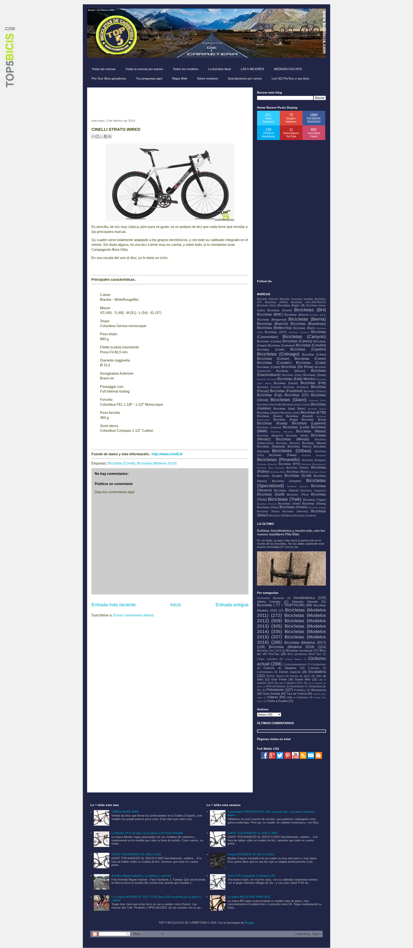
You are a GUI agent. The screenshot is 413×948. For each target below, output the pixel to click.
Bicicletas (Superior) (313, 490)
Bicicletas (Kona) (314, 419)
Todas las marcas (104, 69)
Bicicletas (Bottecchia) (274, 328)
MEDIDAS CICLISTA (288, 69)
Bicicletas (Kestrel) (299, 416)
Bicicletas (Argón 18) (291, 305)
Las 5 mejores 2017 (291, 682)
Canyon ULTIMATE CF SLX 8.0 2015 (251, 854)
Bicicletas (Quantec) (267, 464)
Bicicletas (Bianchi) (272, 324)
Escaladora (317, 672)
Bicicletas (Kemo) (269, 416)
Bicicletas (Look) (296, 427)
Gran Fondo (279, 679)
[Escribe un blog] (97, 136)
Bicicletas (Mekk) (297, 435)
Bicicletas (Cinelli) (121, 463)
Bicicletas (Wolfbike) (281, 515)
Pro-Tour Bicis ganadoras (109, 78)
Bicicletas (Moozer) (288, 443)
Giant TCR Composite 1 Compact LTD (251, 875)
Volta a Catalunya (297, 697)
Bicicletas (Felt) (313, 383)
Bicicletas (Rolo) (278, 472)
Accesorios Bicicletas (270, 598)
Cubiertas (313, 668)
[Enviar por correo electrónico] (93, 136)
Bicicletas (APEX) (276, 302)
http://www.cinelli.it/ (167, 454)
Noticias (281, 686)
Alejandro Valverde (305, 601)
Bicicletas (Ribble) (297, 467)
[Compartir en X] (101, 136)
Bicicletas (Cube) (311, 363)
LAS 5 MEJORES (252, 69)
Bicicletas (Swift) (270, 494)
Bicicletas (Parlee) (282, 455)
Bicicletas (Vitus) (268, 507)
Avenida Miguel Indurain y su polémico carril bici (141, 875)
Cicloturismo (318, 664)
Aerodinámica (304, 598)
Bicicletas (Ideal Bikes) (289, 408)
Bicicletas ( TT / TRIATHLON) (281, 605)
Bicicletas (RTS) (289, 464)
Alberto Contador (268, 601)
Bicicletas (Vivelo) (293, 507)
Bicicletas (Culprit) (268, 367)
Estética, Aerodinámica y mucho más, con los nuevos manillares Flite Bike (291, 532)
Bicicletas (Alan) (266, 305)
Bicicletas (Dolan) (314, 375)
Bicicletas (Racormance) (314, 464)
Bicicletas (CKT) (276, 332)
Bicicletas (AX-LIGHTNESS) (308, 302)
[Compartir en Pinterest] (110, 136)
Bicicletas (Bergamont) (272, 319)
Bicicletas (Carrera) (298, 341)
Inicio (175, 604)
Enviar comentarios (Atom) (133, 615)
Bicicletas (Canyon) (304, 336)
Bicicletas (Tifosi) (298, 494)
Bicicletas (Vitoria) (314, 503)
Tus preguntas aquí (149, 78)
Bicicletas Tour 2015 (269, 650)
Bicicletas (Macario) (282, 431)
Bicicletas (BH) (310, 309)
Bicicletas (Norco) (299, 446)
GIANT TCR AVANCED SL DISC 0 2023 (136, 854)
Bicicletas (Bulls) (304, 328)
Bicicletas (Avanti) (279, 310)
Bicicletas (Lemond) (269, 427)
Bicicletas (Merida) (292, 439)
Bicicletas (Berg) (317, 315)
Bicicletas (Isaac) (317, 409)
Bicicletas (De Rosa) (297, 367)
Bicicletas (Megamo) (270, 435)
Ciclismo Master (293, 659)
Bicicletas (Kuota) (272, 423)
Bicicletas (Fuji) (269, 395)
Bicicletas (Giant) (288, 399)
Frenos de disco (300, 676)
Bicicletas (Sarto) (317, 472)
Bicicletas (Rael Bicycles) (270, 468)
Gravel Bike (302, 679)
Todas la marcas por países (144, 69)
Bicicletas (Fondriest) (286, 391)
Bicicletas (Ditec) (292, 375)
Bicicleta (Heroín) (267, 299)
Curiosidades (265, 671)
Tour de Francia (297, 693)
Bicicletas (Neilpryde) (271, 446)
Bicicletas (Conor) (310, 358)
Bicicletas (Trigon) (314, 499)
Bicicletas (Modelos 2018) (291, 647)
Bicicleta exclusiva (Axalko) (296, 299)
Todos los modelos (185, 69)
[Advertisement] (169, 101)
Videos (272, 697)
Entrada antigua (232, 604)
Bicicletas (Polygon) (314, 460)
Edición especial (289, 672)
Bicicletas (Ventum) (267, 504)
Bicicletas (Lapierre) (309, 423)
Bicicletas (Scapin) (269, 475)
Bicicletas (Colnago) (278, 353)
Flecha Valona (275, 676)
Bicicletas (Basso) (296, 314)
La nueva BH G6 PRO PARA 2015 (249, 896)
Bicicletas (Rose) (297, 471)
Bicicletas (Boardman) (308, 324)
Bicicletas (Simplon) (286, 481)
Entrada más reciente (113, 604)
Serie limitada (271, 693)
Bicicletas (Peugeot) (314, 455)
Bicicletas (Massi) (311, 431)
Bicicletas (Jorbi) (290, 412)
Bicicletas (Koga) (285, 419)
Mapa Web (179, 78)
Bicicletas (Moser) (314, 443)
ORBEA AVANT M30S (125, 811)
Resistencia (318, 690)
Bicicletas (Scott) (297, 475)
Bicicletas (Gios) (317, 400)
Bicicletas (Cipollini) (308, 349)
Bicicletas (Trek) (285, 499)
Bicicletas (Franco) (315, 391)
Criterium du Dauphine (280, 668)
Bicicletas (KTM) (313, 412)
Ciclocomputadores (295, 664)
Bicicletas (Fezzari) (269, 387)
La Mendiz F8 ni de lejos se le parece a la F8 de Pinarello (147, 833)
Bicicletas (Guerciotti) (269, 404)
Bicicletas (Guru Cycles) (296, 404)
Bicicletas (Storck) (286, 490)
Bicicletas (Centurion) (281, 345)
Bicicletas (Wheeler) (295, 511)
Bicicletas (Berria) (307, 319)
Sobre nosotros (207, 78)
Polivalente (275, 690)
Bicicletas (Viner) (289, 503)
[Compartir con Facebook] (105, 136)
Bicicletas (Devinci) (290, 371)
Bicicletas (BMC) (270, 314)
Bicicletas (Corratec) (274, 363)
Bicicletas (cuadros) (304, 515)
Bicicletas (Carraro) (269, 341)
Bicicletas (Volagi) (317, 507)
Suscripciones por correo (245, 78)
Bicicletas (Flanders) (296, 387)
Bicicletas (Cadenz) (299, 332)
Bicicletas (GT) (297, 395)
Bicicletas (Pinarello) (278, 459)
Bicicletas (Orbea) (291, 450)
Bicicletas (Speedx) (297, 486)
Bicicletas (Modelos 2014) (157, 463)
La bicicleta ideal (219, 69)
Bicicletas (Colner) (314, 354)
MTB (268, 686)
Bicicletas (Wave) (268, 511)
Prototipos (300, 690)
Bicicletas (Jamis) (268, 412)
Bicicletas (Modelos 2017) (305, 642)
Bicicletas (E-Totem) (267, 379)
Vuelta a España (277, 701)
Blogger (249, 922)
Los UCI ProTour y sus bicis (290, 78)
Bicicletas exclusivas (299, 650)
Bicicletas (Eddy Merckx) (296, 379)
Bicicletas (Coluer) (273, 358)
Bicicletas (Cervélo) (311, 345)
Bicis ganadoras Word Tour (304, 654)
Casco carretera (267, 659)
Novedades (297, 686)
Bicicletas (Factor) (286, 383)
